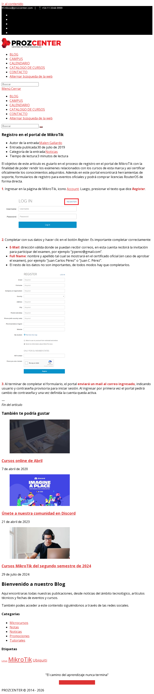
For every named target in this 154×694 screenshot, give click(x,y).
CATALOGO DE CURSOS (27, 109)
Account (73, 189)
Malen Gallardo (50, 143)
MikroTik (20, 659)
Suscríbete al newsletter (77, 682)
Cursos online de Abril (22, 460)
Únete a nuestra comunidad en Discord (39, 513)
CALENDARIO (20, 105)
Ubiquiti (40, 660)
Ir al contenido (12, 4)
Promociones (19, 636)
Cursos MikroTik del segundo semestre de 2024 (46, 565)
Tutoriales (17, 640)
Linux (4, 660)
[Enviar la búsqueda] (41, 127)
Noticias (52, 151)
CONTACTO (18, 114)
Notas (14, 627)
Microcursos (19, 623)
